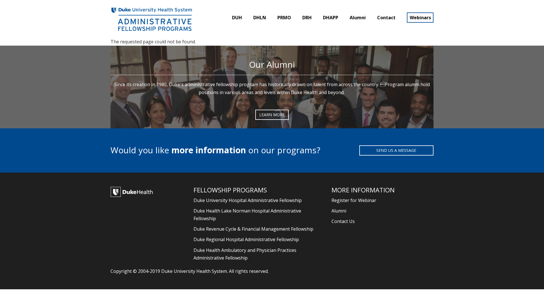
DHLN (259, 17)
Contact (386, 17)
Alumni (358, 17)
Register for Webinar (354, 200)
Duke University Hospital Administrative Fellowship (248, 200)
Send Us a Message (396, 150)
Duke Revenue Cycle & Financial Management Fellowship (253, 229)
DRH (307, 17)
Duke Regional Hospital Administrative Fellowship (246, 239)
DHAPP (330, 17)
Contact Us (343, 221)
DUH (237, 17)
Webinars (420, 17)
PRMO (284, 17)
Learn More (272, 114)
